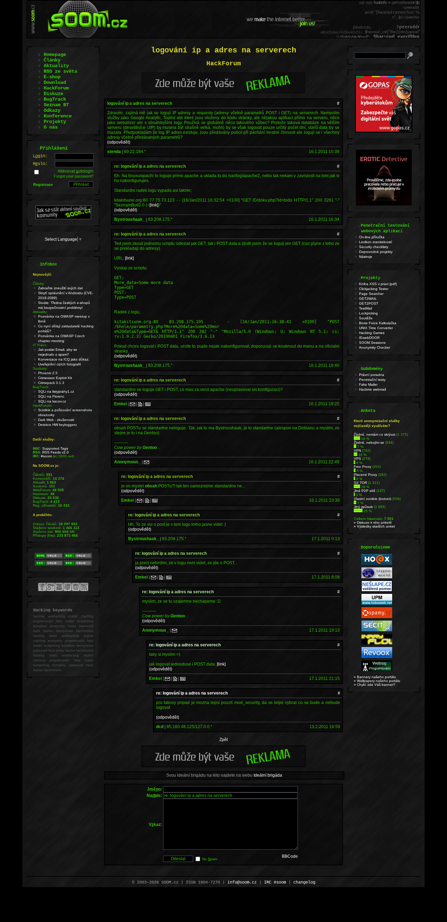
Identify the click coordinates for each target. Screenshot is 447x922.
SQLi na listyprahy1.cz (56, 391)
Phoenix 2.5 (48, 373)
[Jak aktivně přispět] (63, 218)
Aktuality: (40, 312)
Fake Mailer (368, 384)
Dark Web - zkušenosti (56, 420)
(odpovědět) (118, 142)
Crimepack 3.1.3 (51, 383)
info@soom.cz (242, 882)
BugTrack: (41, 387)
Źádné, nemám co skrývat (374, 434)
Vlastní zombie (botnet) (372, 499)
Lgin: (40, 156)
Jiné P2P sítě (364, 491)
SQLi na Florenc (51, 396)
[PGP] (148, 403)
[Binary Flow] (376, 643)
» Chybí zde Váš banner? (374, 685)
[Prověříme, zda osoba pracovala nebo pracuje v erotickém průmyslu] (384, 204)
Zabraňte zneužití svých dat (60, 288)
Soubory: (40, 368)
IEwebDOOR (369, 338)
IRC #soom (275, 882)
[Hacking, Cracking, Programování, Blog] (376, 670)
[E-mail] (132, 403)
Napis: (154, 795)
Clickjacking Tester (373, 289)
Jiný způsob (363, 507)
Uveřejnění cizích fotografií (59, 364)
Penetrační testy (372, 380)
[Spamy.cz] (376, 617)
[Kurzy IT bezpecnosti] (383, 131)
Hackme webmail (372, 389)
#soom (46, 456)
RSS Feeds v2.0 (55, 452)
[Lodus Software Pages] (376, 603)
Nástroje (365, 257)
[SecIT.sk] (376, 630)
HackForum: (42, 405)
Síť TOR (360, 483)
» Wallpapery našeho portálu (377, 681)
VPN (357, 450)
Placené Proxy (365, 475)
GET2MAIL (368, 298)
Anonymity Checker (374, 347)
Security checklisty (373, 247)
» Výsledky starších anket (374, 526)
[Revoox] (376, 657)
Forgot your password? (74, 176)
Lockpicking (368, 313)
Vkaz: (155, 824)
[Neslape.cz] (376, 590)
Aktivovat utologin (76, 171)
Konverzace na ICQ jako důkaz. (63, 359)
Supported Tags (55, 448)
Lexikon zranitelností (375, 242)
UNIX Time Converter (376, 328)
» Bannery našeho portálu (375, 677)
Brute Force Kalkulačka (377, 323)
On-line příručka (371, 237)
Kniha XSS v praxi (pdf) (378, 284)
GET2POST (368, 303)
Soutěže (366, 318)
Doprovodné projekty (376, 252)
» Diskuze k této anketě (373, 522)
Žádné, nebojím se (369, 442)
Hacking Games (371, 333)
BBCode (290, 856)
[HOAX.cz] (376, 564)
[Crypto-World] (376, 577)
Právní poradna (371, 375)
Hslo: (40, 163)
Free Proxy (362, 467)
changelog (304, 882)
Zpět (223, 739)
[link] (153, 205)
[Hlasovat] (357, 439)
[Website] (140, 403)
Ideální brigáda (268, 775)
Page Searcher (371, 294)
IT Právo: (40, 345)
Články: (39, 283)
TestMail (365, 308)
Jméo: (154, 789)
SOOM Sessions (372, 342)
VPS (357, 458)
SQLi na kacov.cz (52, 401)
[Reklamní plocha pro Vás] (223, 765)
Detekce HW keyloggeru (57, 425)
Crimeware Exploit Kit (55, 378)
